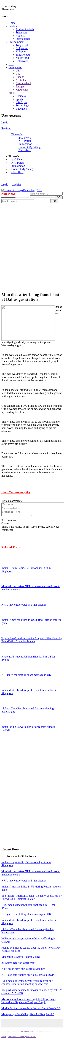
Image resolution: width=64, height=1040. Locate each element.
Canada (20, 76)
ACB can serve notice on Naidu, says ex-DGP (27, 974)
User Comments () (15, 492)
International (23, 38)
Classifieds (24, 150)
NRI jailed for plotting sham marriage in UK (26, 674)
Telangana (21, 32)
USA (19, 70)
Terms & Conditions (16, 1036)
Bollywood (22, 48)
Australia (21, 80)
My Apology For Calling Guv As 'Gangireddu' (27, 1014)
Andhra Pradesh (25, 29)
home (3, 1036)
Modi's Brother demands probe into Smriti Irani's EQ (31, 1008)
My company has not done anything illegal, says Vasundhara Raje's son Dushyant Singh (28, 1001)
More (12, 92)
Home (12, 22)
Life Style (21, 102)
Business (21, 95)
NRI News (8, 193)
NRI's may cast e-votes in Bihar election (23, 604)
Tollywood (22, 45)
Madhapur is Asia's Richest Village (21, 956)
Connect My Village (29, 147)
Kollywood (22, 51)
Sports (19, 99)
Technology (22, 105)
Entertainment (16, 41)
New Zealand (23, 83)
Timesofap (17, 134)
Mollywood (22, 57)
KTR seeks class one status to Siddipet (23, 968)
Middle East (22, 89)
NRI (11, 64)
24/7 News (24, 137)
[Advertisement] (32, 238)
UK (18, 73)
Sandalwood (23, 54)
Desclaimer (31, 1036)
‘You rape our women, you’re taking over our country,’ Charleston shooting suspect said (26, 982)
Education (21, 108)
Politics (13, 26)
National (20, 35)
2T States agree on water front (18, 962)
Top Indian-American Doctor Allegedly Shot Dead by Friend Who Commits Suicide (31, 640)
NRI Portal (24, 140)
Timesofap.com (26, 1031)
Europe (20, 86)
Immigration (15, 67)
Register (6, 128)
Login (4, 122)
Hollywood (22, 60)
